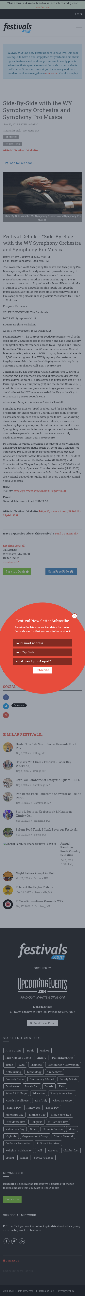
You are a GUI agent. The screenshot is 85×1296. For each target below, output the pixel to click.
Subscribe (42, 670)
